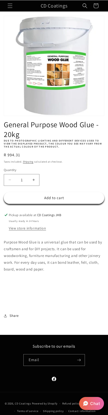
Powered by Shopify (45, 403)
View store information (27, 228)
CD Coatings (23, 403)
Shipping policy (53, 411)
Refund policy (71, 403)
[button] (10, 5)
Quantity (10, 170)
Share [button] (14, 315)
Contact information (81, 411)
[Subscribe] (79, 360)
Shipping (28, 161)
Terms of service (27, 411)
